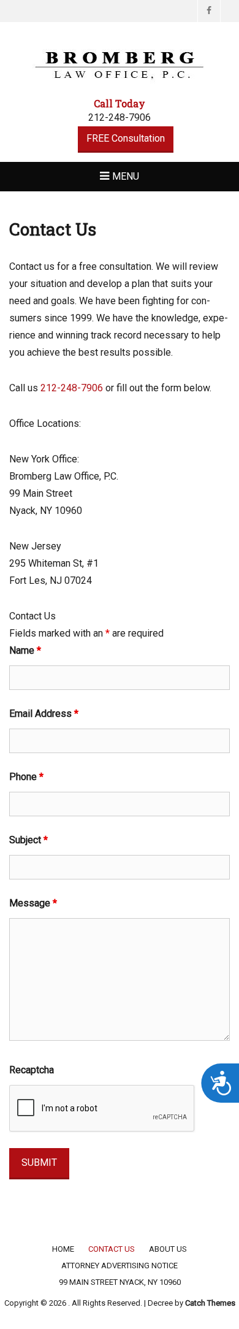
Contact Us (111, 1249)
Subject (28, 840)
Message (33, 903)
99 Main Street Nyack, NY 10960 (120, 1282)
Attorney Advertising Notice (119, 1265)
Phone (26, 777)
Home (63, 1249)
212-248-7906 (71, 388)
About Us (168, 1249)
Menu (125, 176)
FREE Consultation (125, 138)
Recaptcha (31, 1070)
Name (25, 650)
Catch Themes (210, 1303)
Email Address (43, 713)
